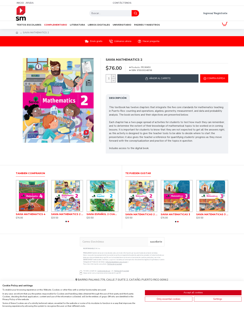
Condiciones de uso (103, 271)
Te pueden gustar (138, 173)
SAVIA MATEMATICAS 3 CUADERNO (212, 214)
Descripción (117, 97)
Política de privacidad (114, 264)
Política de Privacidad (121, 271)
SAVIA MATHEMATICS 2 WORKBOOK (67, 214)
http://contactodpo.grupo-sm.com (116, 262)
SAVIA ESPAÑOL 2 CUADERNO (102, 214)
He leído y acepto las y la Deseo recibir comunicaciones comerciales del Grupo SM (123, 261)
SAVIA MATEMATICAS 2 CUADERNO (141, 214)
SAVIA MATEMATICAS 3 (175, 214)
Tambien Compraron (30, 173)
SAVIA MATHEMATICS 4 (30, 214)
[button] (66, 221)
